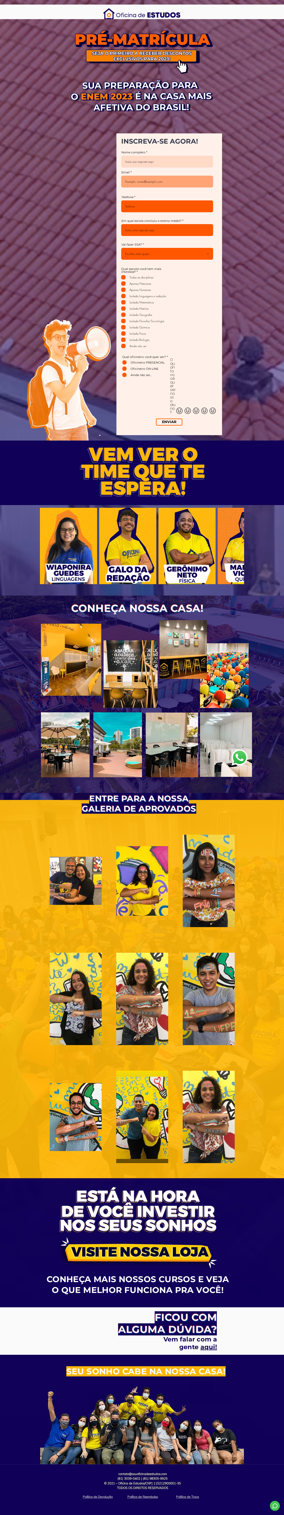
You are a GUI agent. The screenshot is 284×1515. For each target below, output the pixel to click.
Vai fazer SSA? (131, 244)
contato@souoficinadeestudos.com (142, 1474)
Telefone (127, 197)
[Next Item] (237, 546)
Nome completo (133, 152)
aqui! (208, 1347)
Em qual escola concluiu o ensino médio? (151, 220)
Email (125, 172)
